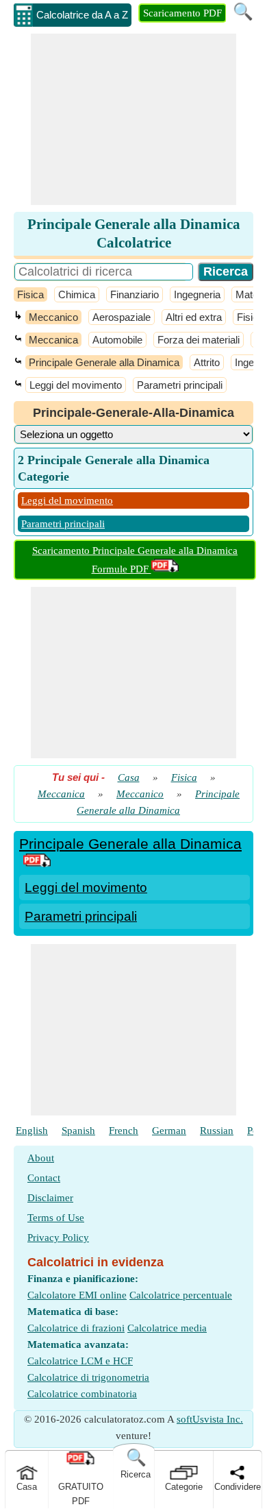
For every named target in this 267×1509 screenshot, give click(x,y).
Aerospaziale (121, 317)
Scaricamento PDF (182, 13)
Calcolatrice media (167, 1328)
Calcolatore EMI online (77, 1295)
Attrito (207, 362)
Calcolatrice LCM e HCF (80, 1360)
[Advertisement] (133, 119)
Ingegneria (197, 294)
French (123, 1130)
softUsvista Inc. (210, 1419)
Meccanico (53, 317)
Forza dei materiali (198, 340)
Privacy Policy (58, 1237)
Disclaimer (50, 1197)
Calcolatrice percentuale (180, 1295)
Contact (43, 1177)
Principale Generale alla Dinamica (104, 362)
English (32, 1130)
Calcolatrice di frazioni (76, 1328)
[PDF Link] (37, 862)
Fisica (30, 294)
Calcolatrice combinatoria (82, 1393)
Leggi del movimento (75, 385)
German (169, 1130)
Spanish (78, 1130)
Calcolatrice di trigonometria (88, 1377)
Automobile (117, 340)
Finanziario (134, 294)
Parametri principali (179, 385)
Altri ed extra (194, 317)
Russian (216, 1130)
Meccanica (53, 340)
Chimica (76, 294)
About (40, 1157)
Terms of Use (55, 1217)
